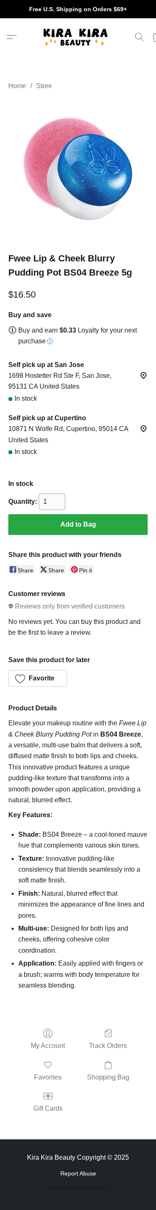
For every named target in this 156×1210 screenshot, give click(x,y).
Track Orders (108, 1045)
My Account (48, 1045)
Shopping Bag (108, 1077)
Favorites (48, 1077)
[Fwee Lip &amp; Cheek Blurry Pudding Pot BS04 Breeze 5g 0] (78, 169)
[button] (78, 37)
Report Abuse (78, 1173)
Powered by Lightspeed (78, 1187)
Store (44, 85)
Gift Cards (48, 1108)
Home (17, 85)
